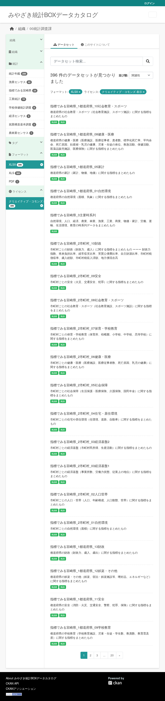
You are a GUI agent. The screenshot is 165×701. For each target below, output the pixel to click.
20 (112, 655)
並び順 (123, 75)
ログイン (149, 3)
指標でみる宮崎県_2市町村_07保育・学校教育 (83, 328)
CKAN (115, 683)
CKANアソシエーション (21, 689)
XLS (63, 122)
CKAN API (12, 683)
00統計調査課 (41, 28)
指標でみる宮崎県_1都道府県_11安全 (77, 599)
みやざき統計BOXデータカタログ (53, 14)
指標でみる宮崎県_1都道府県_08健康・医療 (82, 134)
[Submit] (148, 61)
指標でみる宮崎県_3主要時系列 (73, 215)
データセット (65, 44)
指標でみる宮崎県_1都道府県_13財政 (77, 546)
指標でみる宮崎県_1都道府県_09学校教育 (80, 627)
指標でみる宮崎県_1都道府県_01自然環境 (80, 191)
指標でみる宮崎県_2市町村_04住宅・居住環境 (83, 413)
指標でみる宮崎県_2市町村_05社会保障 (79, 385)
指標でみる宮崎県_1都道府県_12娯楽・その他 (83, 570)
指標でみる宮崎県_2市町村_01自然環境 (79, 522)
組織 (21, 28)
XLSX (54, 122)
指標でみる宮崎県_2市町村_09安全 (75, 276)
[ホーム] (12, 28)
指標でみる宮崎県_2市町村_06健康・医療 (80, 356)
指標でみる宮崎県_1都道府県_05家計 (77, 166)
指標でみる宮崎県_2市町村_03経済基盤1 (79, 465)
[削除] (79, 91)
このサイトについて (97, 44)
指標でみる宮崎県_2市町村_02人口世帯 (79, 494)
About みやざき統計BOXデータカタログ (31, 678)
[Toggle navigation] (152, 14)
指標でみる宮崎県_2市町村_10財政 (75, 243)
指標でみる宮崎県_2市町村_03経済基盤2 (79, 441)
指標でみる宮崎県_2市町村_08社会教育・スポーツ (87, 300)
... (104, 655)
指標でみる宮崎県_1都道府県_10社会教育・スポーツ (88, 106)
